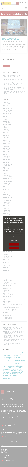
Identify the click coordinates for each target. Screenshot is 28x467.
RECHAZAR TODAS (14, 244)
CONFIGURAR (14, 240)
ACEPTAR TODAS (14, 247)
